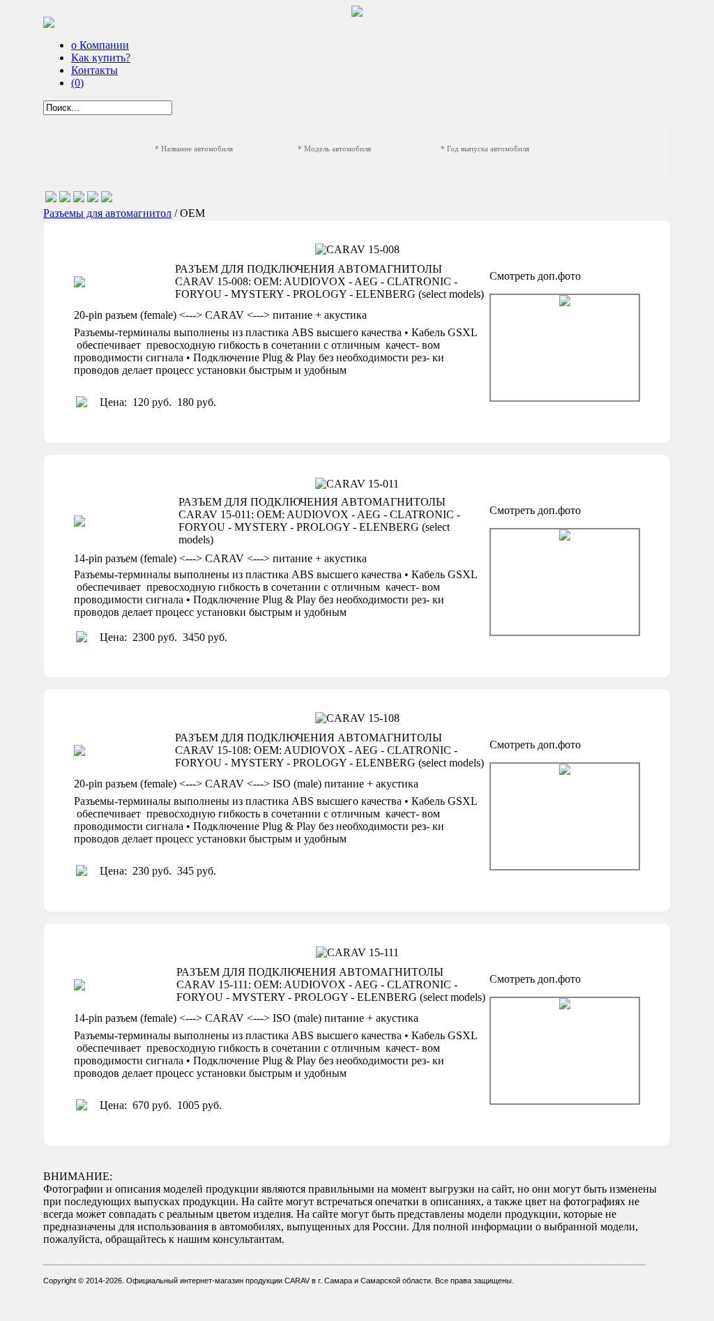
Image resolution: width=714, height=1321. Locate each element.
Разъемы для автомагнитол (107, 213)
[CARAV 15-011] (564, 582)
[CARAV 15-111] (564, 1051)
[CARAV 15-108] (564, 816)
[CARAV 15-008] (564, 348)
